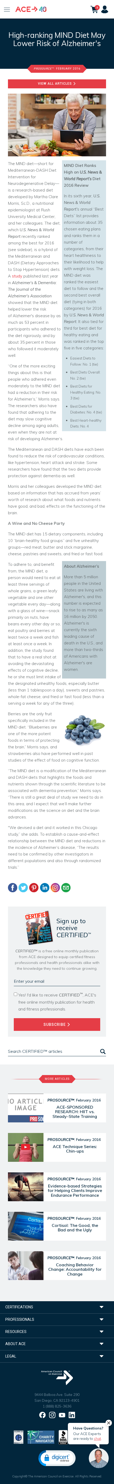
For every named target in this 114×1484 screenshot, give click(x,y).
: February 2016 (57, 68)
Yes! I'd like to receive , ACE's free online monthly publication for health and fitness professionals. (57, 1002)
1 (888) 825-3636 (57, 1406)
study (17, 276)
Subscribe (55, 1024)
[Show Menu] (7, 9)
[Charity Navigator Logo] (41, 1436)
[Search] (102, 1051)
